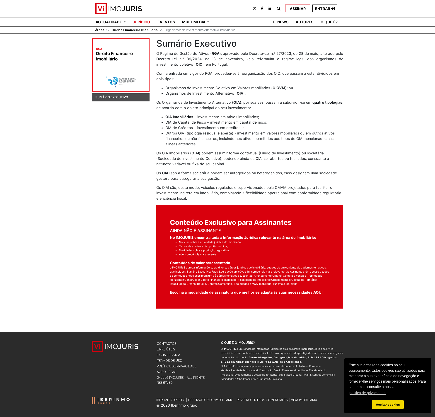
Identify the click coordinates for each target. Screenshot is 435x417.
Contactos (166, 343)
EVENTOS (166, 22)
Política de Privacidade (176, 366)
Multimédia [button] (194, 22)
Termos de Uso (169, 360)
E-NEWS (280, 22)
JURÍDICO (141, 22)
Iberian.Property (170, 400)
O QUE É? (329, 22)
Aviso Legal (167, 372)
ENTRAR (323, 8)
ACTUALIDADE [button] (109, 22)
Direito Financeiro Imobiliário (135, 30)
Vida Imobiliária (304, 400)
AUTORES (304, 22)
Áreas (99, 30)
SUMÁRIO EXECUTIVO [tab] (111, 97)
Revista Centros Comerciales (262, 400)
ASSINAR (298, 8)
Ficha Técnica (168, 355)
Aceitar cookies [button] (388, 404)
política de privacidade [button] (367, 393)
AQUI (317, 292)
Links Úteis (166, 349)
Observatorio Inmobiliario (210, 400)
